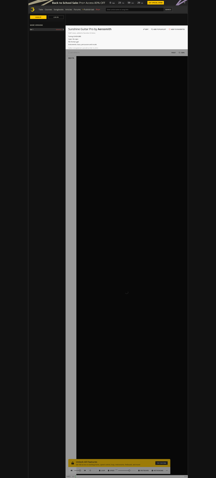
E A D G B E (77, 36)
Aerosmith (104, 29)
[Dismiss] (184, 2)
